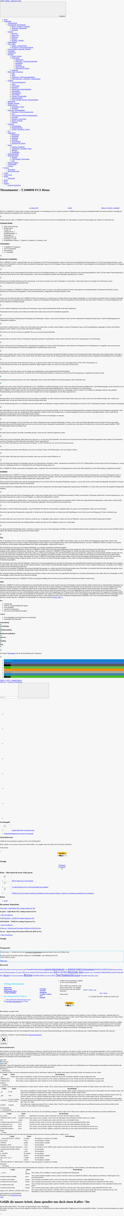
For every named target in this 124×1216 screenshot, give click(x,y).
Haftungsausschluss (10, 991)
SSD (13, 73)
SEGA (53, 975)
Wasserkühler (16, 91)
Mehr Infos (3, 961)
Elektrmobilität (12, 42)
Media (119, 972)
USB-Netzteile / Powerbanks (20, 159)
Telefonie (14, 122)
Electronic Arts (75, 971)
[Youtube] (18, 744)
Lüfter (13, 84)
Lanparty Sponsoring (14, 185)
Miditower (15, 37)
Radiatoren (15, 87)
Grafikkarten (12, 52)
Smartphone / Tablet (18, 107)
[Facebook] (18, 729)
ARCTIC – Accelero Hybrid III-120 (11, 682)
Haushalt (10, 54)
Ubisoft (77, 975)
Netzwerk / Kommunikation (16, 110)
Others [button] (2, 1130)
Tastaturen (15, 30)
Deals (5, 182)
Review (10, 915)
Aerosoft (13, 969)
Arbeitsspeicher (12, 23)
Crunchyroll (33, 972)
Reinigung (15, 70)
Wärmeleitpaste (16, 93)
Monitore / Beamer (13, 103)
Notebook (11, 124)
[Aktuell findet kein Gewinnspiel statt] (8, 830)
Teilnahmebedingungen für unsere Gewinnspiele (19, 833)
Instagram (43, 992)
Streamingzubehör (13, 154)
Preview (6, 168)
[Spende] (18, 714)
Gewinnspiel (97, 972)
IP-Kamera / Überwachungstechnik (22, 47)
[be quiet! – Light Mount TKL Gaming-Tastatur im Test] (17, 908)
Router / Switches (17, 121)
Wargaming (84, 975)
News (5, 19)
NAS (13, 114)
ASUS (66, 969)
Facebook (43, 989)
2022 (1, 969)
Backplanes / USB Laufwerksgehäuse (23, 77)
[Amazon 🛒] (18, 788)
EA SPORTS (62, 972)
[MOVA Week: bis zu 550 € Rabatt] (8, 881)
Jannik (70, 208)
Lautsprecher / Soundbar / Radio (21, 148)
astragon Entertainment (54, 969)
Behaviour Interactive (118, 969)
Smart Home (15, 58)
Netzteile (14, 157)
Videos (6, 173)
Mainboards (11, 101)
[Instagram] (18, 758)
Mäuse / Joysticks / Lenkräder (21, 26)
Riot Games (40, 975)
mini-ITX (14, 33)
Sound (10, 145)
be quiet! (2, 972)
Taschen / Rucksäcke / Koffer (21, 129)
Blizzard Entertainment (10, 972)
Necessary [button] (3, 1060)
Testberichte (7, 21)
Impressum (7, 987)
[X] (18, 773)
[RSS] (18, 803)
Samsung (49, 975)
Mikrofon (14, 150)
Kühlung (10, 80)
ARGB (24, 969)
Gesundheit (11, 51)
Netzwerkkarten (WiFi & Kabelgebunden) (24, 115)
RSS (41, 996)
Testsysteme (11, 169)
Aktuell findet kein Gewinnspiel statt (23, 830)
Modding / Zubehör (18, 40)
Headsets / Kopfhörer (18, 147)
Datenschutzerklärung (35, 1035)
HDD (13, 75)
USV (13, 161)
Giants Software (106, 972)
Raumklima (19, 63)
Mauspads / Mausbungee (19, 28)
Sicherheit (19, 65)
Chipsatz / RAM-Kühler (19, 96)
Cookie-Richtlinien (10, 993)
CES (23, 972)
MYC (1, 975)
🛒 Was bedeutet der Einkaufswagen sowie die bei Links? (17, 1000)
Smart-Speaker (20, 66)
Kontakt (6, 183)
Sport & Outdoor (13, 162)
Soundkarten (15, 152)
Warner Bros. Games (93, 975)
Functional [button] (3, 1164)
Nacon (6, 975)
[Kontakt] (18, 818)
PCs (9, 131)
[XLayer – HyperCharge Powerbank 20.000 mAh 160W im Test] (20, 928)
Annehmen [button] (3, 1035)
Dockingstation (16, 126)
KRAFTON (114, 972)
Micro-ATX (15, 35)
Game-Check (8, 175)
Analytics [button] (3, 1083)
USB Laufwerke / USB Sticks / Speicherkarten (26, 79)
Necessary (5, 1062)
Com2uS (27, 972)
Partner (6, 176)
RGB (34, 975)
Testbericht (67, 975)
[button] (8, 660)
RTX (45, 975)
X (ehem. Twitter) (45, 994)
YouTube (43, 990)
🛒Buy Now (4, 915)
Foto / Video (11, 44)
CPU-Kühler (15, 86)
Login (6, 901)
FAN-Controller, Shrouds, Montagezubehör (25, 100)
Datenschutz (8, 989)
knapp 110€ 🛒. (58, 597)
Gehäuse (10, 32)
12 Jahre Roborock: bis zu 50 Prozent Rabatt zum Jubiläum (30, 887)
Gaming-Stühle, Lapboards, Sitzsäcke (19, 49)
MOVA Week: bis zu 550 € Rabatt (22, 881)
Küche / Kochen (17, 56)
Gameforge (87, 972)
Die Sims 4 (50, 972)
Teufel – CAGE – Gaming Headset (11, 680)
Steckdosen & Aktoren (22, 68)
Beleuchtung (19, 59)
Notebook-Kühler (17, 98)
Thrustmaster (11, 653)
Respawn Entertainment (18, 975)
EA (55, 971)
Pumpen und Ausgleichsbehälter (21, 89)
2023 (4, 969)
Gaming (92, 972)
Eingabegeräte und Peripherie (17, 25)
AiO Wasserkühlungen (19, 82)
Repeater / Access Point (19, 119)
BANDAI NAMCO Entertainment (81, 969)
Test (58, 975)
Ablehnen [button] (11, 1035)
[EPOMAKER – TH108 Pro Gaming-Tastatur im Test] (17, 918)
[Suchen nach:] (9, 697)
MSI (122, 972)
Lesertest (10, 166)
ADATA (8, 969)
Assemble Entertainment (35, 969)
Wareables (15, 108)
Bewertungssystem (13, 171)
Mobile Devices (12, 105)
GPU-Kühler (16, 94)
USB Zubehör (12, 164)
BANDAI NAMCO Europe (103, 969)
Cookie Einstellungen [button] (21, 1035)
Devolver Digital (42, 972)
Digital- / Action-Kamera (19, 46)
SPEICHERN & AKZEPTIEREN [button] (10, 1193)
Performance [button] (4, 1069)
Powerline (15, 117)
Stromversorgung (13, 155)
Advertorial (11, 178)
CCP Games (19, 972)
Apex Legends (19, 969)
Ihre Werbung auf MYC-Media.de (15, 996)
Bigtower (14, 39)
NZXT (10, 975)
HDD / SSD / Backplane (15, 72)
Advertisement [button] (4, 1108)
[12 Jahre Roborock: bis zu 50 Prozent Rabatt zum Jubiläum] (8, 887)
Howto (6, 180)
